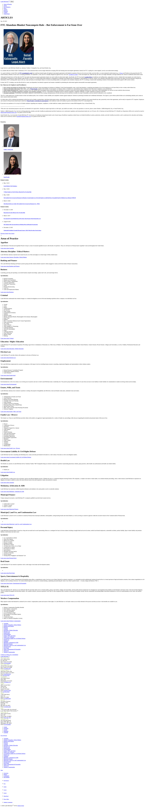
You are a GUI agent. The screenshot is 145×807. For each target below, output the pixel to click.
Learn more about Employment (8, 375)
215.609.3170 (7, 682)
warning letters (88, 77)
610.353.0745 (6, 675)
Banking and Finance (9, 626)
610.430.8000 (7, 663)
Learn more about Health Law (8, 472)
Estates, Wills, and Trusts (9, 635)
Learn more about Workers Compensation (11, 621)
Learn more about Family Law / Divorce (10, 448)
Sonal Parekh (6, 177)
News (5, 8)
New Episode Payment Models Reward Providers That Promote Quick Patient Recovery (22, 218)
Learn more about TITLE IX (7, 595)
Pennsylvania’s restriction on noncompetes (37, 100)
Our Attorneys (7, 7)
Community (6, 776)
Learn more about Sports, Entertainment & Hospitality (13, 583)
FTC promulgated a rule (25, 73)
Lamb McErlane (5, 1)
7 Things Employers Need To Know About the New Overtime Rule (17, 191)
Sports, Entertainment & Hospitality (12, 649)
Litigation (6, 641)
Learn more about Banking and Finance (10, 266)
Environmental (7, 634)
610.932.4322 (6, 691)
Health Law (6, 639)
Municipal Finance (8, 644)
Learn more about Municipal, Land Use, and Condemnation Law (16, 524)
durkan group (21, 805)
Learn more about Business (7, 292)
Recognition (6, 777)
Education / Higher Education (11, 630)
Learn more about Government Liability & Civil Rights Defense (16, 457)
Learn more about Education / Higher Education (12, 348)
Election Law (7, 631)
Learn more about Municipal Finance (9, 509)
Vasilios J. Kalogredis (8, 149)
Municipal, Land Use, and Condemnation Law (15, 645)
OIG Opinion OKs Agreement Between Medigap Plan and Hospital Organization (21, 224)
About (5, 5)
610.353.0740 (7, 674)
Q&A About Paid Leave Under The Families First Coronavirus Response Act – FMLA (22, 203)
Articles (5, 9)
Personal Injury (7, 646)
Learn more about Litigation (7, 482)
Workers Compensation (9, 652)
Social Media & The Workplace (10, 186)
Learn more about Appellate (7, 248)
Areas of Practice (8, 4)
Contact (5, 12)
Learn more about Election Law (8, 357)
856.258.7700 (7, 717)
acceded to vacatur (73, 74)
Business (6, 627)
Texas (121, 73)
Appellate (6, 623)
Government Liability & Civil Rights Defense (14, 638)
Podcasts (6, 11)
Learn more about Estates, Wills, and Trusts (11, 411)
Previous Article (4, 233)
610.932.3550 (7, 690)
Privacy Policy (6, 799)
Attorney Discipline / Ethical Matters (12, 624)
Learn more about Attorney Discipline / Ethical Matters (14, 257)
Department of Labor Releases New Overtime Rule (14, 212)
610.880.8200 (7, 698)
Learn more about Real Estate (8, 573)
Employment (7, 633)
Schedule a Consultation (8, 802)
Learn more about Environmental (8, 384)
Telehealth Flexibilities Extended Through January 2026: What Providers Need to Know (22, 230)
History (5, 774)
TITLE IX (6, 650)
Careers (5, 789)
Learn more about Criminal (7, 338)
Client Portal (7, 13)
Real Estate (6, 648)
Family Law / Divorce (9, 637)
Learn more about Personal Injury (9, 558)
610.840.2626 (7, 668)
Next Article (11, 233)
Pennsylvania (34, 89)
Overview (6, 773)
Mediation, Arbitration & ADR (11, 642)
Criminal (6, 629)
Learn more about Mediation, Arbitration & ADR (12, 491)
